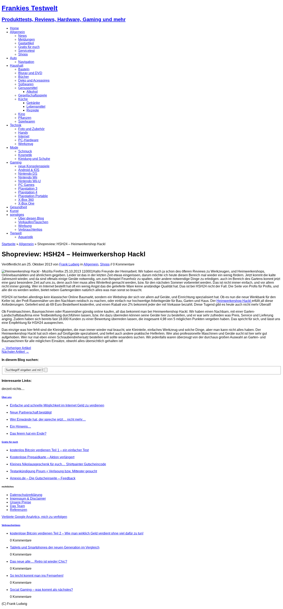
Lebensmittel (36, 106)
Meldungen (26, 39)
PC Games (26, 185)
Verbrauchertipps (11, 525)
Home (14, 28)
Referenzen (18, 509)
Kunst (14, 211)
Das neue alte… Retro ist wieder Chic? (38, 561)
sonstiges (17, 214)
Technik (15, 125)
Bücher (23, 76)
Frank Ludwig (69, 264)
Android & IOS (28, 170)
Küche (23, 99)
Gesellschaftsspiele (32, 95)
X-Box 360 (26, 199)
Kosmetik (25, 155)
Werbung (25, 226)
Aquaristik (25, 237)
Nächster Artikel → (15, 351)
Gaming (16, 162)
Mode (14, 147)
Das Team (17, 506)
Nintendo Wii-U (29, 181)
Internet (23, 136)
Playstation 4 (27, 192)
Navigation (26, 62)
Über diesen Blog (31, 218)
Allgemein (17, 32)
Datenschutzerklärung (26, 495)
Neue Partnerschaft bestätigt (31, 412)
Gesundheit (18, 207)
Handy (23, 132)
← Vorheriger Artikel (16, 348)
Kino (21, 114)
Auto (13, 58)
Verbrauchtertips (30, 229)
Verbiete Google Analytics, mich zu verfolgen (34, 517)
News (22, 35)
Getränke (33, 103)
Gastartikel (26, 43)
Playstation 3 (27, 188)
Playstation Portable (33, 196)
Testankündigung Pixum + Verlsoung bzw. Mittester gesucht (53, 471)
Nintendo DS (27, 173)
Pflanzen (24, 117)
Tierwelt (16, 233)
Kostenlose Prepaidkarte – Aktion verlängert (42, 457)
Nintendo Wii (27, 177)
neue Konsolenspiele (34, 166)
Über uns (7, 397)
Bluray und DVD (30, 73)
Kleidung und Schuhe (34, 158)
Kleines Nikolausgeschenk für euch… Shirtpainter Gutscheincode (58, 464)
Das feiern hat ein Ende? (28, 433)
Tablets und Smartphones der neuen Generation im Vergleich (54, 547)
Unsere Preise (20, 502)
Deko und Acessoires (34, 80)
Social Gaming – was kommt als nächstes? (41, 589)
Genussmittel (27, 88)
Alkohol (32, 91)
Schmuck (25, 151)
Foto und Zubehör (31, 129)
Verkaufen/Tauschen (33, 222)
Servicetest (26, 50)
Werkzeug (25, 144)
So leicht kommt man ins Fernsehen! (36, 575)
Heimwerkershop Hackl (234, 301)
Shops (23, 54)
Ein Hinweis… (20, 426)
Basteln (23, 69)
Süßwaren (26, 84)
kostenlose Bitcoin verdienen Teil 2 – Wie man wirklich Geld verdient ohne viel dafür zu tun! (76, 533)
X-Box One (26, 203)
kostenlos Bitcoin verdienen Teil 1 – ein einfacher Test (49, 450)
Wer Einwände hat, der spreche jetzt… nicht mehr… (48, 419)
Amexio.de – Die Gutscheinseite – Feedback (42, 478)
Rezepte (33, 110)
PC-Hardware (28, 140)
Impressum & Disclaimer (28, 498)
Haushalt (16, 65)
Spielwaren (26, 121)
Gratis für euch (29, 47)
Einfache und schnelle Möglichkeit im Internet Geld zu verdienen (57, 405)
